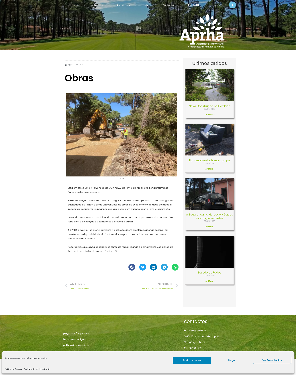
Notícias (147, 5)
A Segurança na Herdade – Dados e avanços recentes (209, 216)
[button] (70, 135)
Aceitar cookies (192, 360)
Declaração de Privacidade (37, 369)
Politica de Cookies (13, 369)
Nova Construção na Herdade (209, 106)
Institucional (96, 5)
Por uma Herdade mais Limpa (209, 160)
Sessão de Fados (209, 272)
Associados (123, 5)
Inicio (76, 5)
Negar (232, 360)
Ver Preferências (272, 360)
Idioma (213, 5)
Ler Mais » (210, 114)
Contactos (168, 5)
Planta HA (193, 5)
